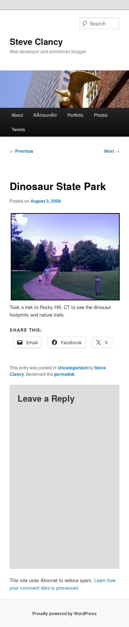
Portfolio (75, 115)
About (17, 115)
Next (111, 151)
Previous (21, 151)
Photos (101, 115)
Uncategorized (72, 367)
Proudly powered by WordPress (64, 613)
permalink (64, 374)
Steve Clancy (36, 41)
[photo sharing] (65, 298)
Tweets (18, 129)
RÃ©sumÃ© (45, 115)
